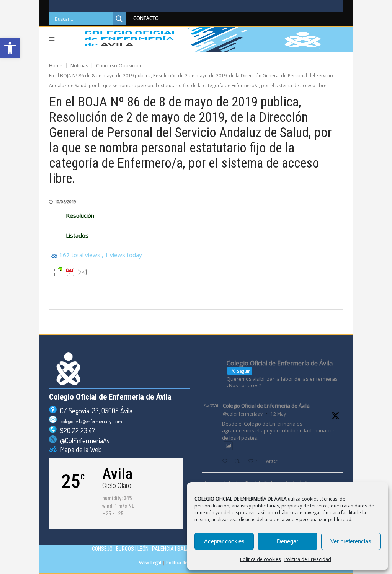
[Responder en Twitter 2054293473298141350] (226, 461)
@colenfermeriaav (243, 414)
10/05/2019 (65, 201)
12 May (278, 414)
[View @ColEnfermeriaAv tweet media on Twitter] (228, 445)
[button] (10, 48)
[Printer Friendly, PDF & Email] (70, 272)
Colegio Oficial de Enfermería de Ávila (266, 405)
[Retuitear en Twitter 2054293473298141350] (239, 461)
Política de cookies (260, 559)
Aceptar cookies (224, 541)
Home (55, 65)
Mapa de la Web (79, 449)
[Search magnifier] (119, 18)
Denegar (287, 541)
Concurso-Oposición (118, 65)
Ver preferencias (350, 541)
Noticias (79, 65)
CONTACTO (146, 18)
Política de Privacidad (307, 559)
